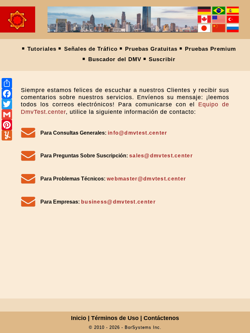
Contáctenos (161, 318)
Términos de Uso (115, 318)
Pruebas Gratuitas (151, 49)
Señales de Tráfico (91, 49)
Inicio (78, 318)
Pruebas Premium (210, 49)
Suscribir (162, 59)
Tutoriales (41, 49)
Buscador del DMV (114, 59)
